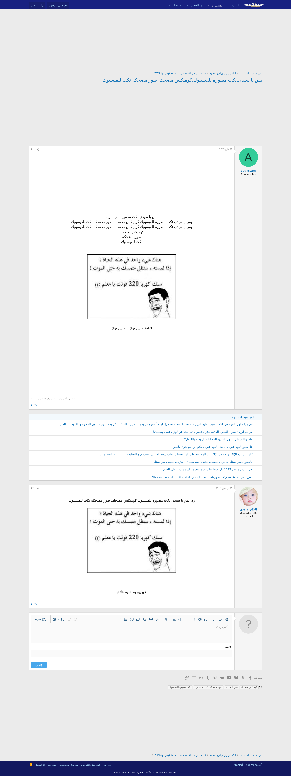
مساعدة (52, 764)
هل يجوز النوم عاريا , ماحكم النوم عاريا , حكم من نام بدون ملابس (213, 447)
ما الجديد (196, 5)
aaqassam (248, 170)
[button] (208, 5)
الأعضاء (177, 5)
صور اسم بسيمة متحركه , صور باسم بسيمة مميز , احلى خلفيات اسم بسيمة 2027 (202, 477)
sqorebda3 (252, 764)
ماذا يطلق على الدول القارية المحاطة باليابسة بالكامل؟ (218, 439)
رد (32, 404)
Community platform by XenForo (145, 772)
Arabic (237, 764)
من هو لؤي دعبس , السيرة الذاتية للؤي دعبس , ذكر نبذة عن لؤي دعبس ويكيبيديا (203, 432)
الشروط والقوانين (91, 764)
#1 (32, 149)
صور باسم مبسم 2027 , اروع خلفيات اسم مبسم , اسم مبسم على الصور (208, 469)
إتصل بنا (108, 764)
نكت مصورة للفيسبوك (180, 687)
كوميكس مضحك (249, 687)
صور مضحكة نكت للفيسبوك (208, 687)
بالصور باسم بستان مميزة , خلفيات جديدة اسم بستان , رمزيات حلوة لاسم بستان (203, 462)
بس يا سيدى (232, 687)
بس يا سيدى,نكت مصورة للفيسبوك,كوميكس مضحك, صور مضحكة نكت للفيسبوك (182, 79)
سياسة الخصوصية (68, 764)
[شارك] (37, 149)
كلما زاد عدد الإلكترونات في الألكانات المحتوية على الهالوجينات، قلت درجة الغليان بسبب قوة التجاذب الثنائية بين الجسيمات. (176, 454)
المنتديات (217, 5)
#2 (32, 488)
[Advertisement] (145, 38)
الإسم (228, 646)
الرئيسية (234, 5)
